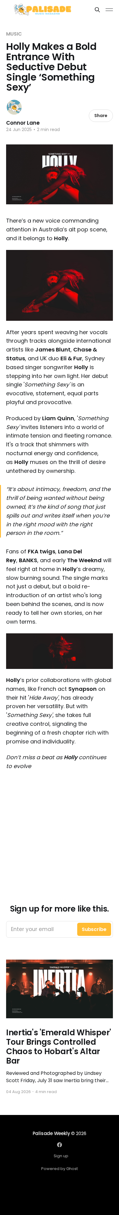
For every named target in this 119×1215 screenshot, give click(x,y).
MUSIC (14, 33)
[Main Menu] (109, 9)
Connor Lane (23, 122)
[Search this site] (97, 10)
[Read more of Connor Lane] (14, 107)
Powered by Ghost (59, 1169)
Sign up (61, 1156)
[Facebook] (59, 1144)
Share (100, 115)
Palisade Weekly (51, 1133)
